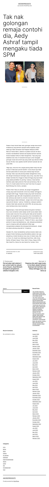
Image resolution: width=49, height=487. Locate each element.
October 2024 (36, 375)
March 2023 (36, 413)
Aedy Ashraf (40, 253)
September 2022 (37, 424)
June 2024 (35, 383)
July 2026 (35, 336)
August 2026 (36, 334)
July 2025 (35, 360)
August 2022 (36, 426)
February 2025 (36, 371)
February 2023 (36, 416)
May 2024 (35, 385)
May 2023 (35, 409)
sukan (4, 463)
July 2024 (35, 381)
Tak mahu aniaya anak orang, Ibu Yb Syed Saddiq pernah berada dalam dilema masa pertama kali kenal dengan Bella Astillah (39, 300)
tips (4, 465)
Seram (4, 461)
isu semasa (5, 455)
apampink (10, 253)
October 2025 (36, 354)
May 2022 (35, 432)
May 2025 (35, 364)
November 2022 (37, 420)
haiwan (5, 453)
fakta (4, 451)
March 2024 (36, 389)
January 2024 (36, 393)
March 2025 (36, 369)
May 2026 (35, 340)
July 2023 (35, 405)
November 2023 (37, 397)
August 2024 (36, 379)
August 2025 (36, 358)
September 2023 (37, 401)
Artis (42, 251)
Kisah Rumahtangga (8, 459)
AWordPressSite (24, 4)
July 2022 (35, 428)
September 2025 (37, 356)
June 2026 (35, 338)
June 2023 (35, 407)
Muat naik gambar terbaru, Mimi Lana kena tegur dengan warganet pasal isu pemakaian (39, 323)
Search (5, 288)
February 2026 (36, 346)
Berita (4, 449)
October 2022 (36, 422)
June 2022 (35, 430)
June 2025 (35, 362)
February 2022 (36, 438)
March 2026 (36, 344)
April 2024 (35, 387)
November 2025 (37, 352)
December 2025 (37, 350)
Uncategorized (6, 467)
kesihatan (5, 457)
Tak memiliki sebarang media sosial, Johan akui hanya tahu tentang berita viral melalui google (39, 294)
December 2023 (37, 395)
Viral (4, 469)
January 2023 (36, 418)
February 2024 (36, 391)
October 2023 (36, 399)
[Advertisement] (24, 96)
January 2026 (36, 348)
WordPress (16, 481)
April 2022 (35, 434)
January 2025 (36, 373)
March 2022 (36, 436)
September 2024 (37, 377)
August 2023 (36, 403)
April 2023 (35, 411)
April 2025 (35, 367)
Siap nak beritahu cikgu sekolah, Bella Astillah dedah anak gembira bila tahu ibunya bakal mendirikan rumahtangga (39, 316)
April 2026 (35, 342)
